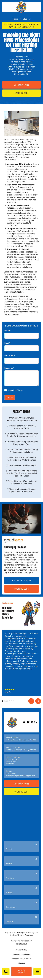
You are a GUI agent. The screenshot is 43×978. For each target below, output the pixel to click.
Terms (19, 390)
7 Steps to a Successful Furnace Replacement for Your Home (21, 490)
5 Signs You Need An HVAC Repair (21, 465)
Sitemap (21, 963)
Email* (7, 343)
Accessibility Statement (21, 959)
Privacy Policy (21, 950)
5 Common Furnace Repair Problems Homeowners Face (21, 442)
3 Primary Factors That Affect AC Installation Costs (21, 427)
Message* (9, 368)
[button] (37, 971)
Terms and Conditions (21, 954)
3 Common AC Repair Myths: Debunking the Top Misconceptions (21, 419)
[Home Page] (21, 7)
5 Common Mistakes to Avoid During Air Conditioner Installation (21, 450)
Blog (25, 19)
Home (15, 19)
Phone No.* (9, 355)
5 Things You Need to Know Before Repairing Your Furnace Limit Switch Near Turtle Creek (21, 473)
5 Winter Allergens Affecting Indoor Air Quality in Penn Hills (21, 482)
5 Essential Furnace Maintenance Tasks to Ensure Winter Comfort (21, 458)
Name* (7, 330)
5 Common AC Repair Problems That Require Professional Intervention (21, 434)
